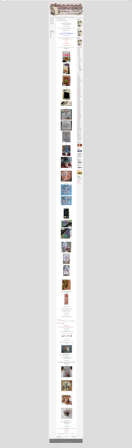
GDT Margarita (79, 107)
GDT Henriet (78, 97)
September (80, 60)
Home (66, 436)
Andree (66, 87)
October (79, 59)
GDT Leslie (78, 103)
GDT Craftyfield (79, 89)
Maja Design (78, 126)
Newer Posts (59, 436)
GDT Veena (78, 119)
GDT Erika (78, 94)
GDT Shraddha (78, 117)
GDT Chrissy (78, 87)
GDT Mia (78, 110)
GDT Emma (78, 92)
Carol (67, 406)
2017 (78, 56)
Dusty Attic (66, 338)
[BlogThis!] (71, 320)
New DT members (79, 129)
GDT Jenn (78, 99)
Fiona (50, 35)
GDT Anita (78, 82)
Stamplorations (79, 137)
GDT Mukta (78, 112)
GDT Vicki (78, 120)
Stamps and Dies (79, 138)
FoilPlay (78, 78)
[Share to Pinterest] (73, 320)
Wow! (78, 140)
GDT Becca (78, 84)
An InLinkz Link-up (59, 319)
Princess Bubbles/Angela (79, 133)
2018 (78, 55)
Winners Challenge (66, 325)
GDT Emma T (78, 93)
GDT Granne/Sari (79, 96)
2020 (78, 53)
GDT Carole (78, 86)
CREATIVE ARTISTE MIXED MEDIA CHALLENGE (66, 327)
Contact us (66, 356)
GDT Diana (78, 90)
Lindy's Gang (78, 125)
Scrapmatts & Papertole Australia (79, 136)
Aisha (67, 343)
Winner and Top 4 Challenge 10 (61, 323)
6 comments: (68, 320)
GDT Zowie (78, 123)
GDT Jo (78, 100)
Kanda (67, 365)
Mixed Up (78, 127)
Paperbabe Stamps (79, 131)
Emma (50, 34)
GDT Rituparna (78, 116)
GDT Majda (78, 106)
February (80, 66)
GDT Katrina (78, 102)
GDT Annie (78, 83)
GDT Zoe (78, 122)
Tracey (50, 37)
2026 (78, 48)
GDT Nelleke (78, 113)
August (79, 61)
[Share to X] (72, 320)
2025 (78, 49)
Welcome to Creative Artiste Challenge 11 (62, 20)
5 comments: (68, 433)
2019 (78, 54)
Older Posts (74, 436)
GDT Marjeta (78, 109)
